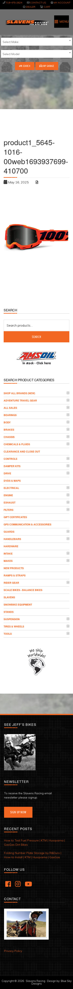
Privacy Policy (13, 951)
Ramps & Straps (15, 575)
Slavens (9, 597)
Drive (7, 473)
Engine (8, 495)
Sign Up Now (18, 812)
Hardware (11, 546)
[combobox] (36, 42)
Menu (64, 21)
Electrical (11, 488)
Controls (10, 459)
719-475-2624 (14, 2)
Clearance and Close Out (22, 451)
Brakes (9, 429)
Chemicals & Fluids (17, 444)
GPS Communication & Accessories (27, 524)
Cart (47, 6)
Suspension (12, 619)
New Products (14, 568)
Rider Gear (11, 582)
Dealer (30, 6)
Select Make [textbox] (10, 42)
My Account (62, 2)
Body (7, 422)
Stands (9, 612)
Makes (8, 561)
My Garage (48, 66)
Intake (8, 553)
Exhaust (9, 502)
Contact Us (38, 2)
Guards (9, 531)
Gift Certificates (15, 517)
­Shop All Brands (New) (19, 393)
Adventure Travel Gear (20, 400)
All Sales (10, 408)
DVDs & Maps (12, 480)
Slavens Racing (26, 22)
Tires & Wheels (14, 626)
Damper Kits (12, 466)
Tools (8, 634)
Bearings (10, 415)
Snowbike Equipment (18, 604)
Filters (8, 510)
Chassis (9, 437)
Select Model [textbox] (11, 54)
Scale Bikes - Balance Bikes (23, 590)
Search (26, 66)
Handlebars (12, 539)
